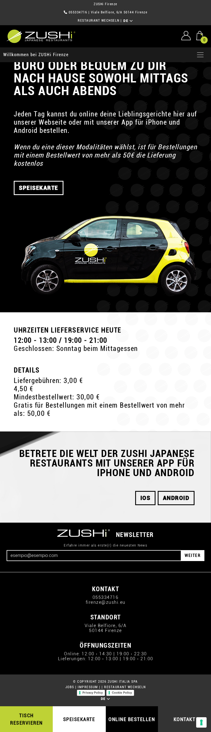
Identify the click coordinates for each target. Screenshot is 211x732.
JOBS (69, 687)
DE (126, 21)
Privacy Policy (92, 692)
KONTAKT (185, 719)
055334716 (78, 12)
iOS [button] (145, 498)
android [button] (176, 498)
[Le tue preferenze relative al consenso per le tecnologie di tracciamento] (201, 722)
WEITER (193, 555)
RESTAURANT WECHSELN (99, 20)
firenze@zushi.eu (106, 602)
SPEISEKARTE (79, 719)
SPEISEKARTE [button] (38, 188)
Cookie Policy (122, 692)
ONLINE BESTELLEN (132, 719)
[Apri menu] (200, 55)
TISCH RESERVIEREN (26, 719)
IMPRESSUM (88, 687)
